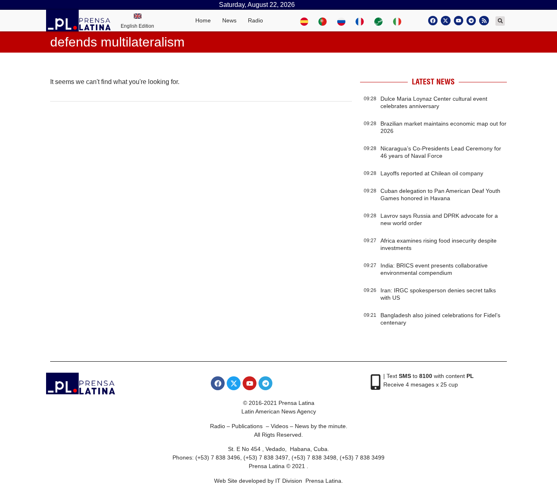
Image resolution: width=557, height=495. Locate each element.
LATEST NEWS (433, 81)
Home (203, 20)
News (229, 20)
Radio (255, 20)
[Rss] (483, 20)
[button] (500, 21)
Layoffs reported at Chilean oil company (431, 173)
